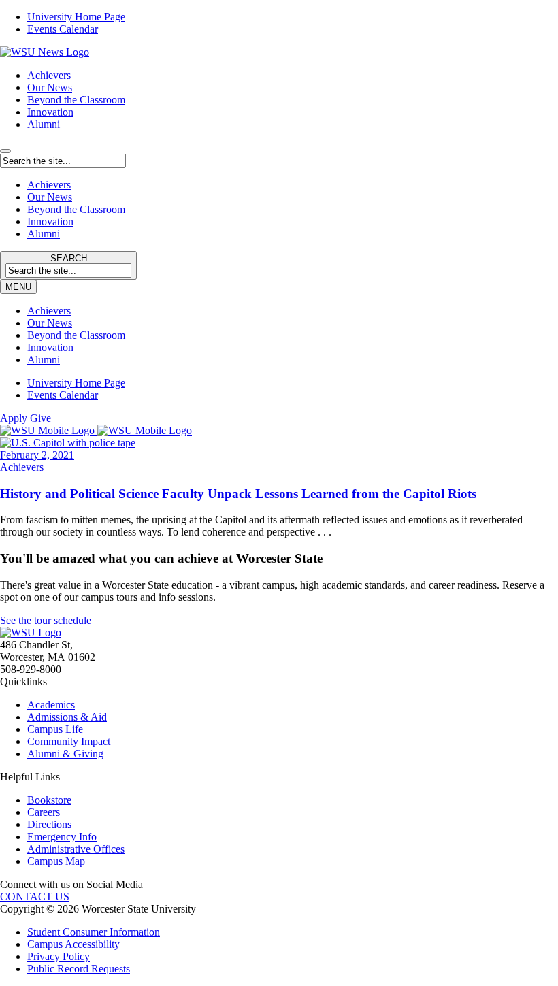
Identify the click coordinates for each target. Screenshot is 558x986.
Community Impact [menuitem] (68, 741)
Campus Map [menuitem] (56, 861)
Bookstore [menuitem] (49, 800)
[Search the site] (5, 151)
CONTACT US (34, 896)
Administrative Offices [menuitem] (76, 849)
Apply (13, 418)
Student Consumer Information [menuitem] (93, 932)
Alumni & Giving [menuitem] (65, 753)
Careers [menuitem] (43, 812)
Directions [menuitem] (49, 824)
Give (40, 418)
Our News (49, 87)
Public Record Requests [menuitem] (78, 968)
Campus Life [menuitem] (55, 729)
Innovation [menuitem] (50, 347)
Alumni (43, 124)
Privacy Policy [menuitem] (58, 956)
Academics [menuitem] (51, 704)
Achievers (49, 75)
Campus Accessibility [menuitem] (73, 944)
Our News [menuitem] (49, 323)
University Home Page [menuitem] (76, 16)
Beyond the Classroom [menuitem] (76, 335)
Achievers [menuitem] (49, 310)
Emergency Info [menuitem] (62, 836)
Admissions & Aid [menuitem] (67, 717)
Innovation (50, 112)
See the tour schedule (45, 620)
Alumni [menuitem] (43, 359)
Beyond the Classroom (76, 99)
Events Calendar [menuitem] (62, 29)
